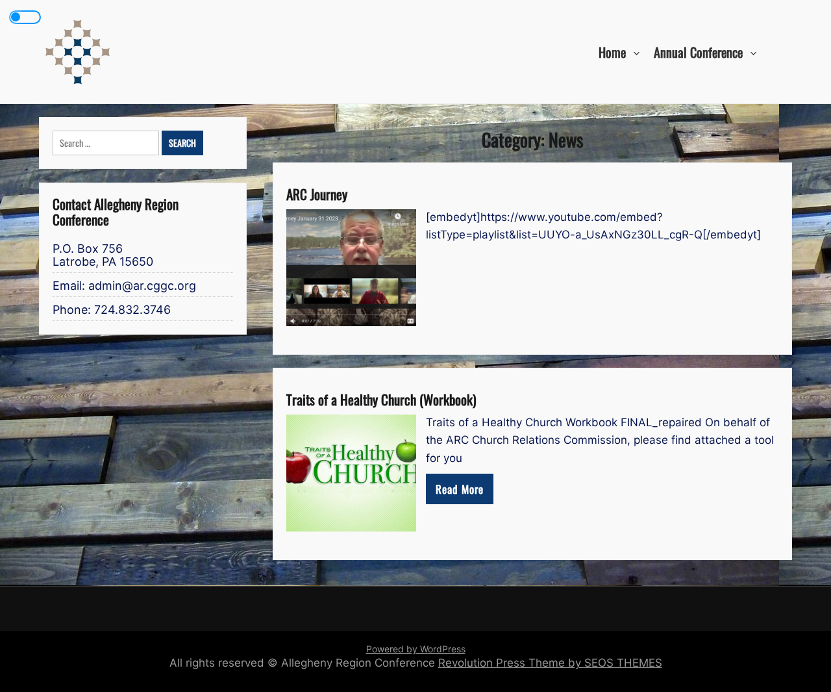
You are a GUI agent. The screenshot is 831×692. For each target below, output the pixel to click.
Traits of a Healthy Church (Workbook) (381, 399)
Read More (460, 489)
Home (612, 51)
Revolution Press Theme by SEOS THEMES (550, 662)
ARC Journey (316, 194)
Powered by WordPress (415, 648)
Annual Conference (698, 51)
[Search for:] (107, 143)
